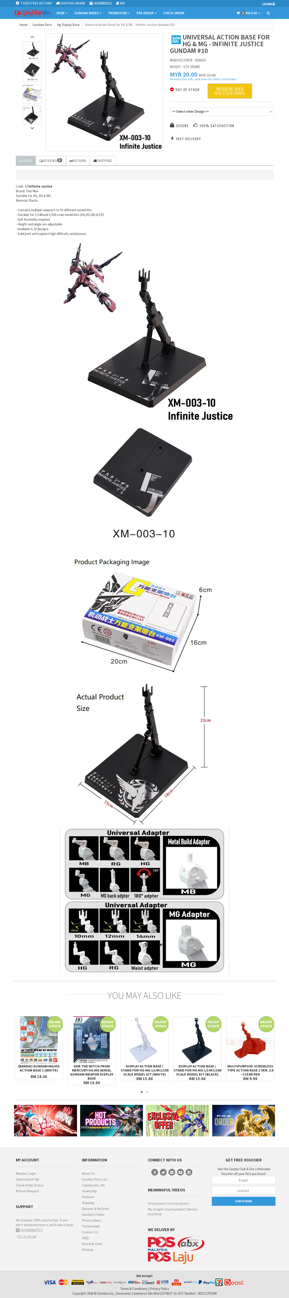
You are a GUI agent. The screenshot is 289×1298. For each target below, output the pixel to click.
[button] (183, 74)
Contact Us (90, 1232)
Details (25, 160)
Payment (88, 1197)
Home (23, 25)
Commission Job (93, 1185)
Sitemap (87, 1250)
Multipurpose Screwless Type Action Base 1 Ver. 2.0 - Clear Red (250, 1070)
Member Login (26, 1173)
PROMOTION (118, 13)
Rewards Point (92, 1244)
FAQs (85, 1238)
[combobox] (221, 111)
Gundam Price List (94, 1179)
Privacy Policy (159, 1289)
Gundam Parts (42, 25)
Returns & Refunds (95, 1208)
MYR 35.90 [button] (207, 75)
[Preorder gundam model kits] (243, 1120)
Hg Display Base (68, 25)
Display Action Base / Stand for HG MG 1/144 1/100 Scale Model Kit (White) (144, 1070)
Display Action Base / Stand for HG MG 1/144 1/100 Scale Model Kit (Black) (197, 1070)
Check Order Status (30, 1185)
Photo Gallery (91, 1220)
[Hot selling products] (111, 1120)
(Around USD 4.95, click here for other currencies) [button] (203, 79)
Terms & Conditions (134, 1289)
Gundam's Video (93, 1214)
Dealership (89, 1191)
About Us (88, 1173)
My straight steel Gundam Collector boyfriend (173, 1211)
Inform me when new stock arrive (230, 91)
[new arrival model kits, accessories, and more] (45, 1120)
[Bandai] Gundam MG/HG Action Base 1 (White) (39, 1068)
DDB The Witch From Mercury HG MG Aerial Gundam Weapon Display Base (91, 1072)
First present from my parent (168, 1203)
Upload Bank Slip (27, 1179)
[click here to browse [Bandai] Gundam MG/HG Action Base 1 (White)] (39, 1040)
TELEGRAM (26, 1237)
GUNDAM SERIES (87, 13)
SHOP (60, 13)
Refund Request (27, 1191)
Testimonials (91, 1226)
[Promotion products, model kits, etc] (177, 1120)
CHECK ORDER (173, 13)
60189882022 (31, 1230)
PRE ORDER (145, 13)
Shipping (88, 1203)
